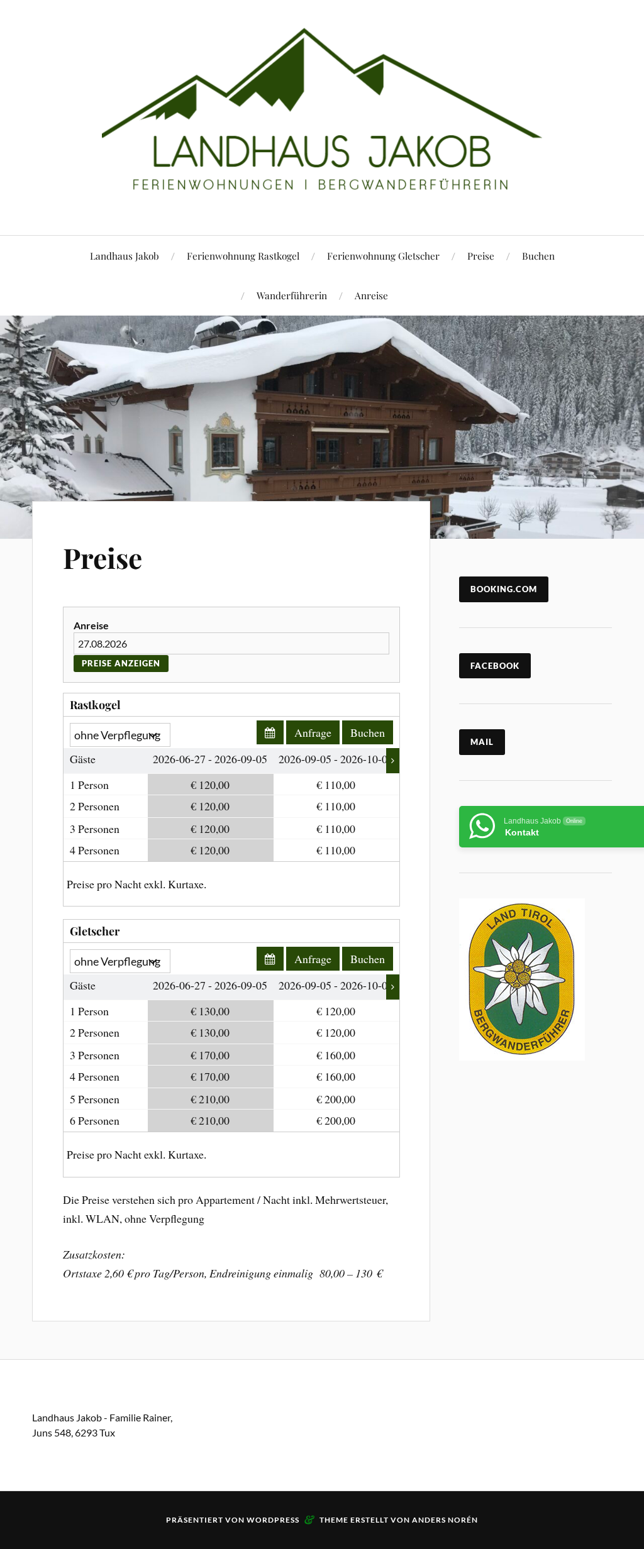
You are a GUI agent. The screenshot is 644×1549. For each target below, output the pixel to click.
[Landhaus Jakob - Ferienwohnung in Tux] (322, 116)
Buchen (538, 255)
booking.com (503, 589)
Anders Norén (445, 1519)
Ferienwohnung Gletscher (383, 255)
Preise (480, 255)
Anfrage (312, 732)
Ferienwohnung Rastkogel (243, 255)
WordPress (273, 1519)
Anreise (371, 295)
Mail (482, 742)
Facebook (494, 666)
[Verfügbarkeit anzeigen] (270, 732)
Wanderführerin (292, 295)
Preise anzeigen (121, 663)
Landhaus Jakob (124, 255)
